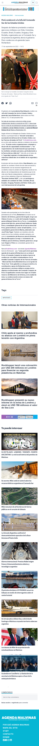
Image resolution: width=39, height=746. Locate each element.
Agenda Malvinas (7, 15)
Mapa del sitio (10, 728)
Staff (6, 731)
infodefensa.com (30, 140)
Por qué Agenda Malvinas (16, 725)
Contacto (8, 734)
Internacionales (19, 15)
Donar (6, 737)
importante (6, 297)
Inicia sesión (5, 703)
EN (33, 2)
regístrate (15, 703)
